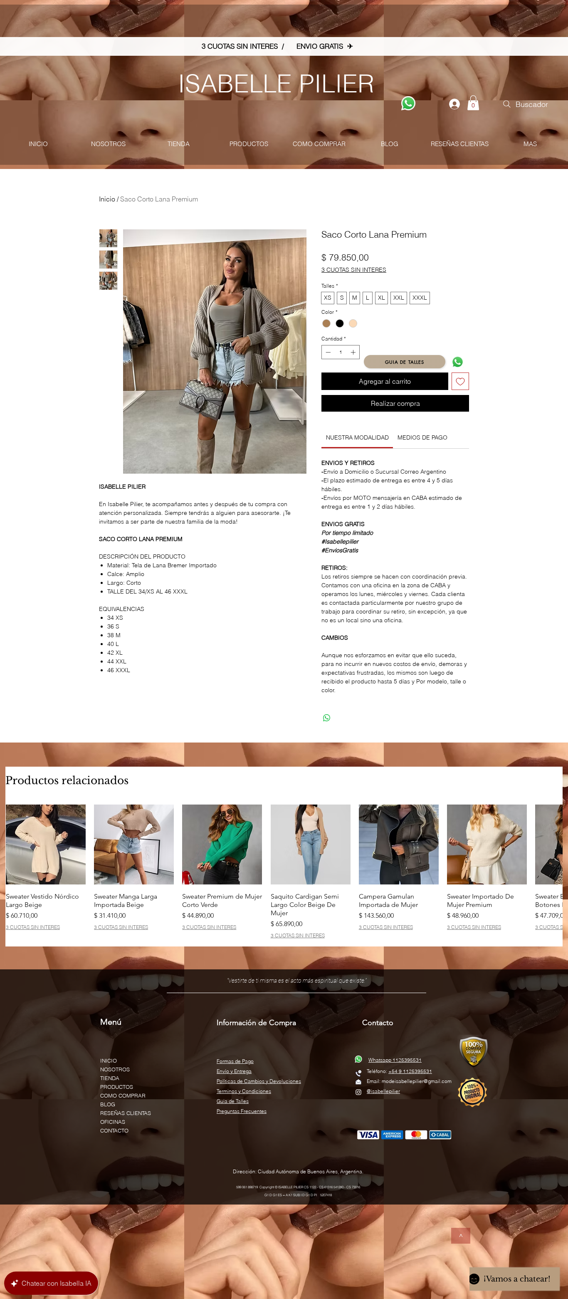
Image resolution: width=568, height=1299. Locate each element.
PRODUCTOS (116, 1086)
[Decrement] (327, 352)
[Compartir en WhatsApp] (327, 718)
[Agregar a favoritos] (460, 381)
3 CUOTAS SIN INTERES (353, 269)
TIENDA (109, 1078)
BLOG (107, 1104)
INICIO (108, 1060)
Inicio (107, 199)
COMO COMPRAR (123, 1095)
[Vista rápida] (46, 844)
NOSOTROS (115, 1069)
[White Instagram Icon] (358, 1092)
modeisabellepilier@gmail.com (417, 1081)
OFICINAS (112, 1121)
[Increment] (353, 352)
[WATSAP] (408, 103)
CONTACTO (114, 1130)
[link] (357, 437)
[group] (284, 871)
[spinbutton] (340, 352)
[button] (473, 102)
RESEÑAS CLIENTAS (125, 1113)
